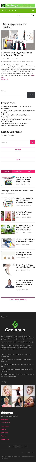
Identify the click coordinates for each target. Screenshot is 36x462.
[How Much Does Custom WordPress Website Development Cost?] (8, 177)
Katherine (19, 232)
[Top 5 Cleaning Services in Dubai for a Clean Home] (8, 239)
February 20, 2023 (26, 205)
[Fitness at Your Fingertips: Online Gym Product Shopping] (18, 40)
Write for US (31, 452)
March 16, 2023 (25, 244)
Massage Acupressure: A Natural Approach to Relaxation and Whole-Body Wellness (17, 375)
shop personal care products (25, 61)
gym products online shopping (10, 61)
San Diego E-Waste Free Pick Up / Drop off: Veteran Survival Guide (24, 228)
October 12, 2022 (26, 184)
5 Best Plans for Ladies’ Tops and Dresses (24, 213)
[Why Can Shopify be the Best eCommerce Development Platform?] (8, 198)
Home (23, 452)
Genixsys (3, 456)
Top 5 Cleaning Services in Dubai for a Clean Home (25, 240)
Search (3, 91)
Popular (6, 171)
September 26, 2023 (13, 58)
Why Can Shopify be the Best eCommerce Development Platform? (24, 200)
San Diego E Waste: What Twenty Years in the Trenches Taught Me (16, 360)
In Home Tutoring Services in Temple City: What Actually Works (17, 365)
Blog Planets (4, 419)
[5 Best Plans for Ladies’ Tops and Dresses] (8, 212)
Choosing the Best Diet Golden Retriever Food (17, 191)
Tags (29, 171)
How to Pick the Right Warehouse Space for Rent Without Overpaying (17, 370)
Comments (18, 171)
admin (3, 58)
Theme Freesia (16, 456)
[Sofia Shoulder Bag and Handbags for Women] (8, 252)
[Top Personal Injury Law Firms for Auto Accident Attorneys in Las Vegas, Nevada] (8, 280)
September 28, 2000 (11, 193)
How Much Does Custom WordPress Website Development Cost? (25, 179)
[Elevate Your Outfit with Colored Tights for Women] (8, 265)
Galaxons (3, 436)
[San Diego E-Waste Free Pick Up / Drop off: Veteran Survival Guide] (8, 225)
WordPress (24, 456)
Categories (4, 411)
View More (6, 80)
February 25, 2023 (26, 217)
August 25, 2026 (27, 232)
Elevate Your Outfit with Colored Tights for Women (25, 266)
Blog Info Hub (5, 439)
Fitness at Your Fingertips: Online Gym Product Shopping (16, 53)
